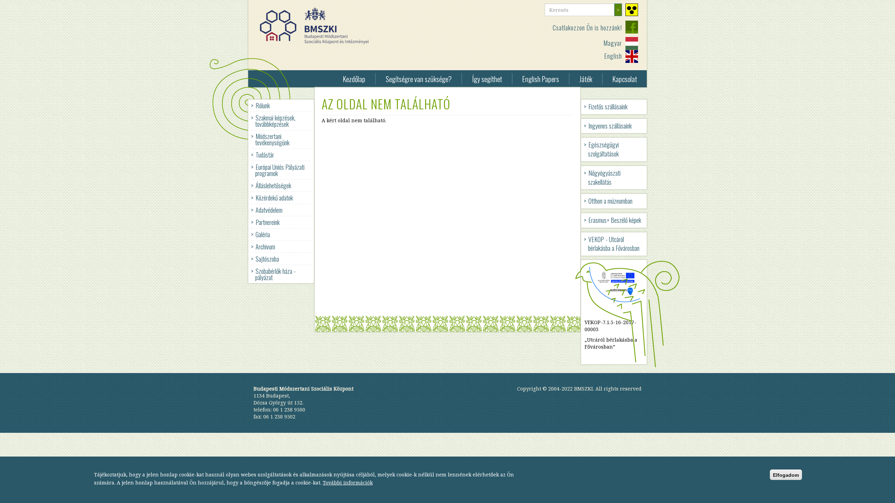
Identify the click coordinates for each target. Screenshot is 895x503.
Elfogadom (786, 475)
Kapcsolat (625, 78)
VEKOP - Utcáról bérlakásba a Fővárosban (613, 244)
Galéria (263, 234)
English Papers (540, 78)
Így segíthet (487, 78)
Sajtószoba (267, 258)
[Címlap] (317, 25)
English (613, 55)
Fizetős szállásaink (608, 106)
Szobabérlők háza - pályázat (275, 274)
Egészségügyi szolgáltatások (603, 149)
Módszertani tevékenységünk (272, 139)
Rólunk (263, 105)
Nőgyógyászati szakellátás (604, 177)
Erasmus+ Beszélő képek (614, 220)
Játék (585, 78)
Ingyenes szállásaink (610, 125)
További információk (348, 482)
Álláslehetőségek (273, 185)
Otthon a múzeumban (610, 200)
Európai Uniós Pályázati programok (280, 170)
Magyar (612, 43)
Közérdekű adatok (274, 197)
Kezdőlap (354, 78)
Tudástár (265, 154)
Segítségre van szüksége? (419, 78)
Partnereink (268, 222)
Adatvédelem (269, 209)
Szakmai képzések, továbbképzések (275, 121)
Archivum (265, 246)
